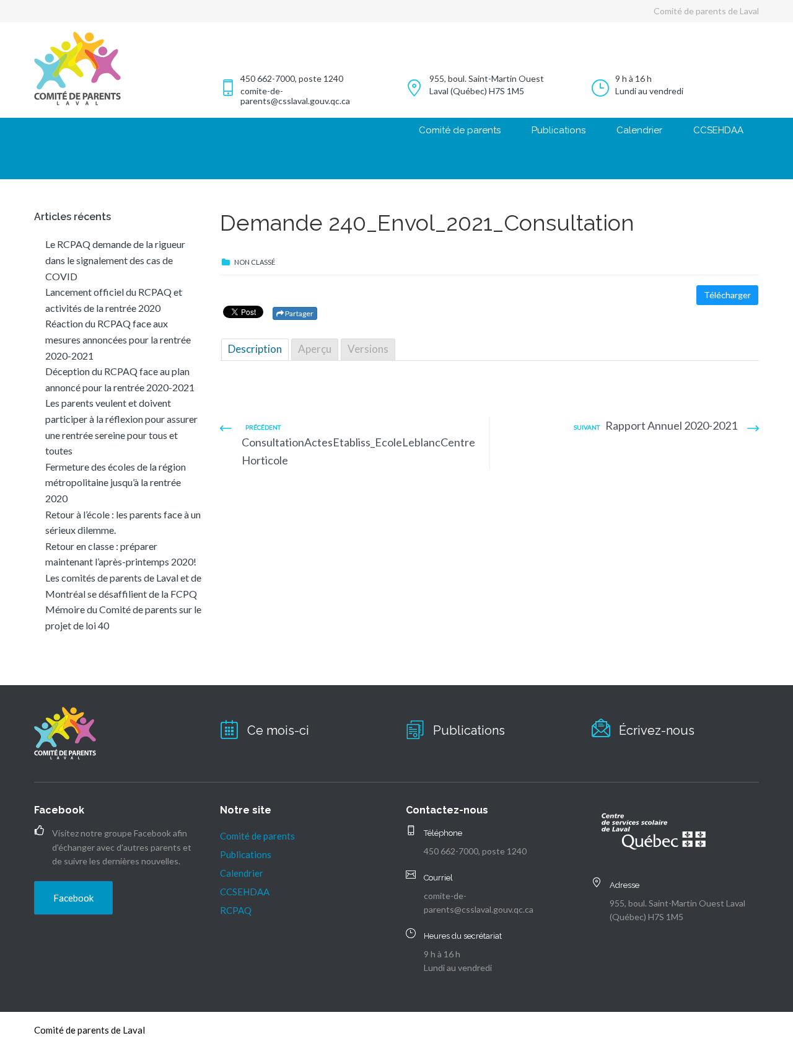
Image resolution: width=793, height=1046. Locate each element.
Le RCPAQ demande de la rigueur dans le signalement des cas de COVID (115, 259)
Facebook (73, 897)
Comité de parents (460, 130)
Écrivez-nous (656, 730)
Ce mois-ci (278, 730)
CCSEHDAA (718, 130)
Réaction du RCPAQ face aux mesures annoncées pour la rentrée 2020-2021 (118, 339)
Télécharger (727, 295)
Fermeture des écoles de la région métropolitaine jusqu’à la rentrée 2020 (115, 482)
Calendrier (639, 130)
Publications (558, 130)
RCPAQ (236, 910)
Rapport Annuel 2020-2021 (671, 425)
